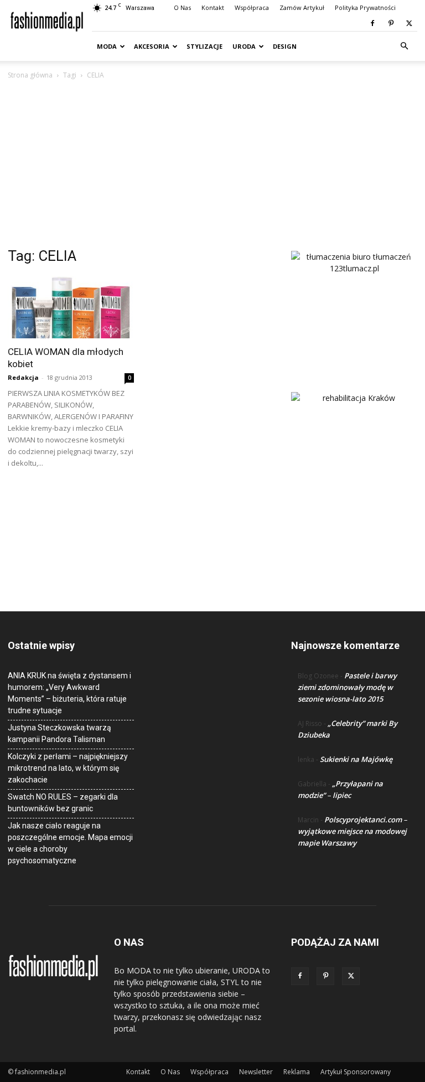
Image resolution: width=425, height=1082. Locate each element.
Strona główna (30, 75)
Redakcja (23, 377)
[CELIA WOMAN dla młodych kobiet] (71, 307)
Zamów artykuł (301, 7)
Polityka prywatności (365, 7)
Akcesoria (151, 46)
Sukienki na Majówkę (356, 759)
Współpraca (252, 7)
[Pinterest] (390, 23)
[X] (409, 23)
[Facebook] (372, 23)
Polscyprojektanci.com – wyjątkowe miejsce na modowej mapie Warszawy (352, 831)
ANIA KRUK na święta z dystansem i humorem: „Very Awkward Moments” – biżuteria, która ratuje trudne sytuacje (69, 693)
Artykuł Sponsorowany (355, 1071)
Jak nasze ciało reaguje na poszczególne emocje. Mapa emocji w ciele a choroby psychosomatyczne (70, 843)
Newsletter (256, 1071)
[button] (404, 46)
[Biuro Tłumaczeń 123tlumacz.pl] (354, 303)
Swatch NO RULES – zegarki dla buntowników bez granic (63, 802)
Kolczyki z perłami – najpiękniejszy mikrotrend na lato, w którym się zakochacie (68, 768)
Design (285, 46)
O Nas (182, 7)
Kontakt (212, 7)
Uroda (244, 46)
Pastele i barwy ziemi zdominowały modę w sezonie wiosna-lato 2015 (347, 687)
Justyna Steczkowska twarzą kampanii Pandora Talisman (59, 733)
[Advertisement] (212, 164)
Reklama (296, 1071)
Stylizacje (204, 46)
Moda (107, 46)
